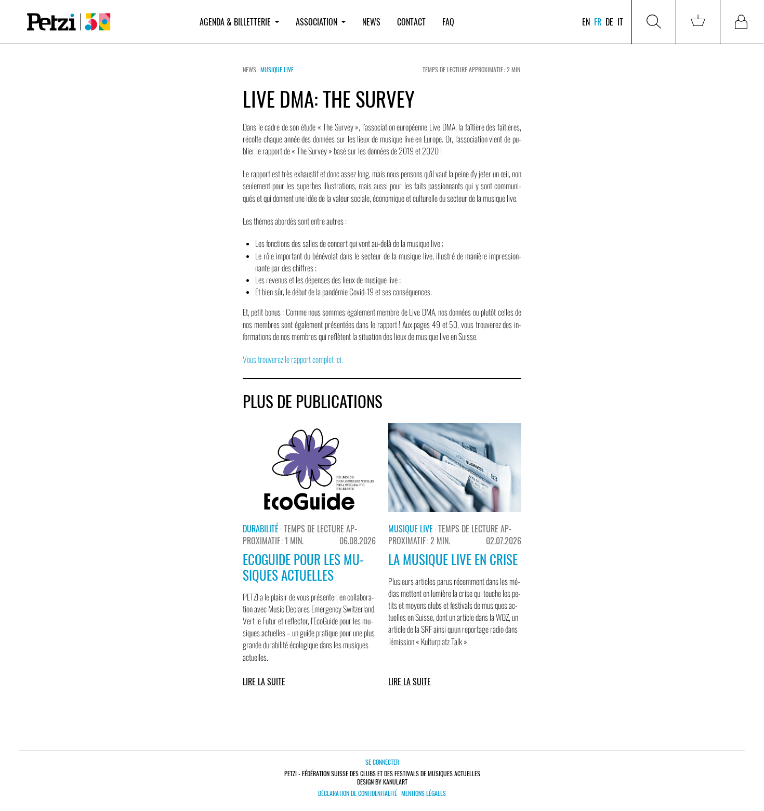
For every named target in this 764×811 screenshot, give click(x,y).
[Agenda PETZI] (104, 22)
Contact (411, 22)
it (620, 22)
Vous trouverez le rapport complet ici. (293, 359)
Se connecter (382, 761)
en (586, 22)
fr (597, 22)
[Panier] (698, 22)
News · (251, 69)
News (371, 22)
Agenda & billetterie (235, 22)
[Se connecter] (742, 22)
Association (316, 22)
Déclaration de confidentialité (357, 793)
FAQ (448, 22)
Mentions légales (423, 793)
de (609, 22)
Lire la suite (264, 681)
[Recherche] (654, 22)
